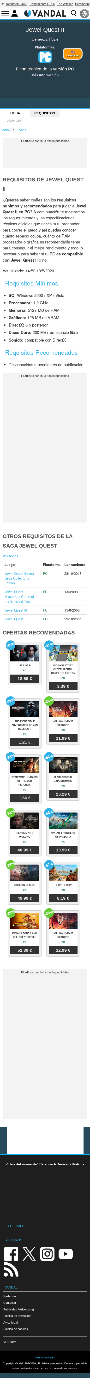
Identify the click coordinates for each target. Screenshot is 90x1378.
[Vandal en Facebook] (11, 1253)
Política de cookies (15, 1328)
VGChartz (9, 1341)
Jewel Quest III (16, 610)
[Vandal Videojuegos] (45, 13)
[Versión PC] (45, 57)
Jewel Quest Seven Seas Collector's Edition (19, 578)
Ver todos (10, 555)
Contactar (9, 1302)
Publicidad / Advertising (18, 1309)
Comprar (72, 55)
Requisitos (44, 113)
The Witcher (65, 4)
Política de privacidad (17, 1315)
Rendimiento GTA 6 (42, 4)
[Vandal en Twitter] (29, 1253)
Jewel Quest (14, 619)
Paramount (82, 4)
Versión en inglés (45, 1357)
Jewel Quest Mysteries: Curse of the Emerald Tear (19, 596)
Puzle (54, 39)
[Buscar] (73, 13)
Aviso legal (10, 1322)
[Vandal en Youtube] (65, 1253)
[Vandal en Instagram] (47, 1253)
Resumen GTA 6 (16, 4)
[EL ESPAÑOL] (84, 13)
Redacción (10, 1296)
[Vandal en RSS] (11, 1268)
